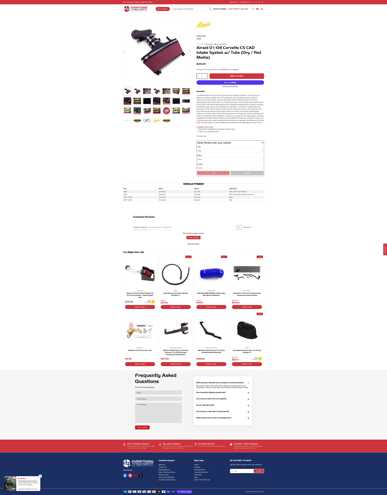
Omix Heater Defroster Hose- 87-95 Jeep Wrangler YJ (247, 351)
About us (234, 2)
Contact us (245, 2)
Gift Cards (197, 475)
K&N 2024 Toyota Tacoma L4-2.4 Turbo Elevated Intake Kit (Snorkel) (211, 351)
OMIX (176, 290)
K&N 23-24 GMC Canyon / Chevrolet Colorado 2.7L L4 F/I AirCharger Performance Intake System (175, 352)
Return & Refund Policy (167, 472)
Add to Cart (141, 307)
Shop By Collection (201, 472)
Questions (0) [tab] (167, 227)
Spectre (140, 290)
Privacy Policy (164, 475)
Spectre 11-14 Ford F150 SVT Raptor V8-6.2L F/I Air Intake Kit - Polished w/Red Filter (140, 295)
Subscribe (258, 471)
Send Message (142, 427)
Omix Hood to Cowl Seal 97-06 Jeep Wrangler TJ (175, 294)
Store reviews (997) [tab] (154, 227)
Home (196, 465)
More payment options (230, 86)
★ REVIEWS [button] (385, 249)
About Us (162, 465)
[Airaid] (204, 25)
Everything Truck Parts (257, 491)
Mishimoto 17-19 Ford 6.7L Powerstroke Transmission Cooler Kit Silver (247, 294)
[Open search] (239, 227)
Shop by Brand (219, 9)
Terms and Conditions (166, 477)
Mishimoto (211, 290)
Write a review (193, 238)
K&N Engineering (175, 348)
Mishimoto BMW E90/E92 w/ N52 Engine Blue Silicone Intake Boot (211, 294)
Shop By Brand (199, 470)
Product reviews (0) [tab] (140, 227)
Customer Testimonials (167, 480)
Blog (196, 477)
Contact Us (163, 467)
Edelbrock (140, 348)
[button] (257, 9)
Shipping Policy (164, 470)
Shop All (197, 467)
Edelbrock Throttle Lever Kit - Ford (140, 350)
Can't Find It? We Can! (202, 480)
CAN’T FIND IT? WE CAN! (238, 9)
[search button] (210, 9)
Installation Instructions (205, 127)
